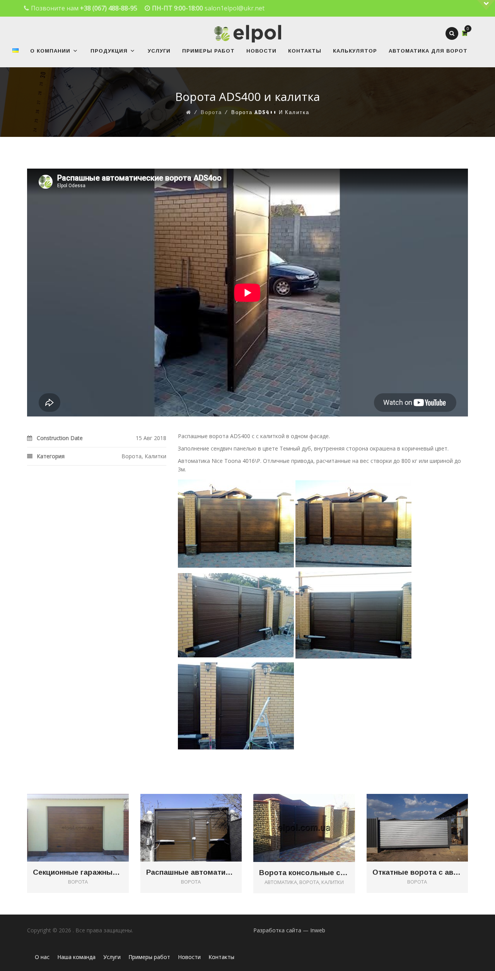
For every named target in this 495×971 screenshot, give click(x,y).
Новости (261, 51)
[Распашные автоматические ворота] (202, 815)
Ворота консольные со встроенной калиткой (304, 873)
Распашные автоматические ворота (191, 872)
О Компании (50, 51)
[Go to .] (188, 112)
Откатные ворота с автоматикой (417, 872)
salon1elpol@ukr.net (235, 8)
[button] (74, 51)
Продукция (109, 51)
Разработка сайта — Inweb (289, 930)
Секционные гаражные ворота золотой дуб (78, 872)
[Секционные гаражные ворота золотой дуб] (88, 815)
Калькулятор (355, 51)
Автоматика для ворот (428, 51)
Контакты (304, 51)
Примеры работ (208, 51)
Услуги (159, 51)
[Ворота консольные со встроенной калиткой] (315, 815)
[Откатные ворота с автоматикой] (428, 815)
